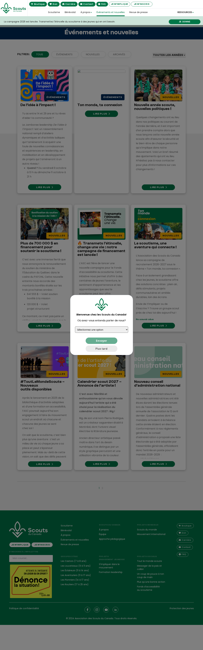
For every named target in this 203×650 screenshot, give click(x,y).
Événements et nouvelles (111, 12)
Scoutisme (54, 12)
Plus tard (101, 348)
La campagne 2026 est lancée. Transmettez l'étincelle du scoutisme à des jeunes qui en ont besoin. (59, 21)
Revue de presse (138, 12)
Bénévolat (70, 12)
